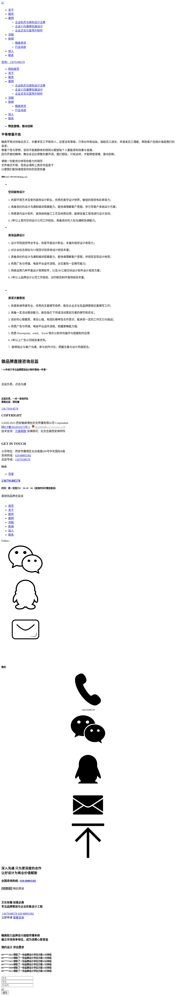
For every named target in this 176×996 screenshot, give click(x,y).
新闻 (11, 38)
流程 (11, 34)
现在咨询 (6, 888)
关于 (11, 9)
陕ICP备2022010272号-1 (15, 427)
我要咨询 (18, 917)
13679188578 (22, 459)
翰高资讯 (20, 42)
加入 (11, 51)
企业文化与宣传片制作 (29, 30)
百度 (11, 473)
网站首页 (13, 69)
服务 (11, 14)
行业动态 (20, 47)
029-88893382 (23, 455)
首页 (11, 505)
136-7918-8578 (9, 408)
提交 (5, 992)
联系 (11, 55)
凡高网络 (20, 431)
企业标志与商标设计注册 (30, 22)
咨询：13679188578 (13, 62)
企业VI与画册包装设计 (29, 26)
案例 (11, 18)
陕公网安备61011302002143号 (50, 427)
